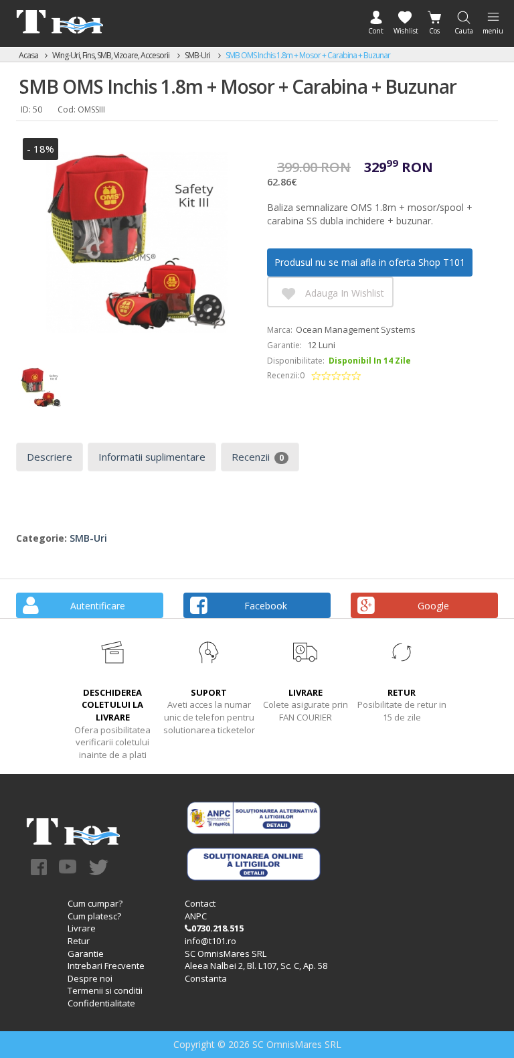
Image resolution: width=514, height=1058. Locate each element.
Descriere (49, 456)
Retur (79, 941)
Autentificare (97, 605)
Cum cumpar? (95, 903)
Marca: (279, 329)
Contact (200, 903)
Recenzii (258, 456)
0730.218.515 (217, 928)
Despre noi (90, 978)
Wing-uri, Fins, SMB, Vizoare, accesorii (111, 55)
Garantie (86, 954)
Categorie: (41, 538)
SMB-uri (198, 55)
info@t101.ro (210, 941)
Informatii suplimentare (151, 456)
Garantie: (284, 345)
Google (433, 605)
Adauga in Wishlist (344, 293)
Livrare (82, 928)
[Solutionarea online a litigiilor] (254, 863)
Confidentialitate (101, 1003)
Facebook (265, 605)
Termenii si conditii (105, 990)
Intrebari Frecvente (106, 966)
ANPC (196, 916)
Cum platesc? (94, 916)
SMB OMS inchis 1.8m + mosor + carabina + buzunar (308, 55)
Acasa (28, 55)
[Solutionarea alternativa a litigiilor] (254, 817)
